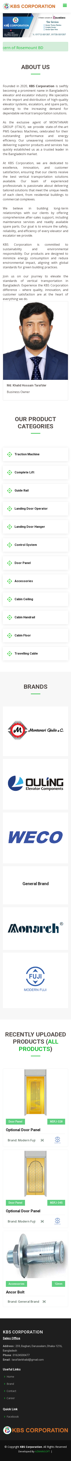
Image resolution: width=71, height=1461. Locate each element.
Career (11, 1398)
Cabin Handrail (25, 617)
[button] (8, 25)
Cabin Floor (23, 635)
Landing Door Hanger (30, 527)
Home (10, 1376)
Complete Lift (24, 472)
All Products (38, 1045)
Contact (11, 1391)
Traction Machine (27, 454)
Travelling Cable (26, 653)
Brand (10, 1384)
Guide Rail (22, 490)
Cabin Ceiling (24, 599)
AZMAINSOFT (42, 1451)
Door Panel (23, 563)
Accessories (24, 581)
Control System (26, 545)
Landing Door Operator (31, 508)
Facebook (13, 1416)
